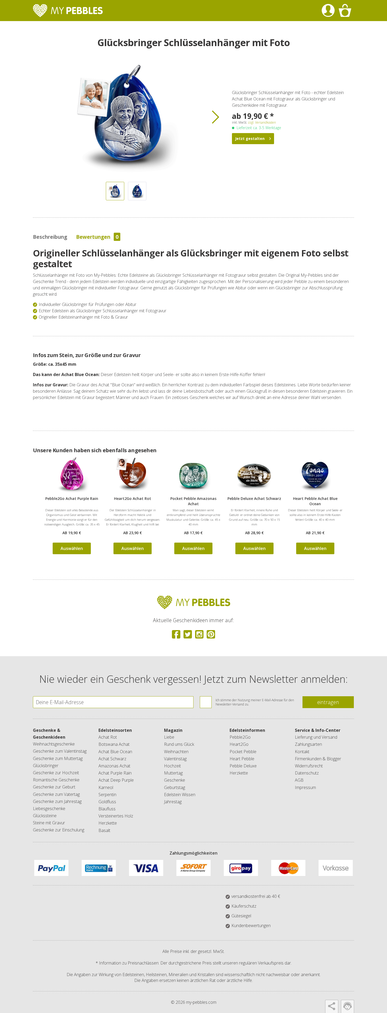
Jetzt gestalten (250, 138)
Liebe (169, 737)
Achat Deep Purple (116, 780)
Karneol (105, 787)
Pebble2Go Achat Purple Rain (71, 498)
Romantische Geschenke (56, 780)
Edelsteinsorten (115, 730)
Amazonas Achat (114, 766)
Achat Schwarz (112, 759)
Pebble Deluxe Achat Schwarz (254, 498)
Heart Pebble (242, 759)
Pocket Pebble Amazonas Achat (193, 501)
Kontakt (302, 751)
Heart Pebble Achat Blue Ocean (315, 501)
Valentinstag (175, 759)
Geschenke (174, 780)
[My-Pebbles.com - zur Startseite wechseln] (68, 10)
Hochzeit (172, 766)
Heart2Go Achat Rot (132, 498)
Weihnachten (176, 751)
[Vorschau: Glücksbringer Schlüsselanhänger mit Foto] (115, 191)
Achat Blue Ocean (115, 751)
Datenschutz (307, 773)
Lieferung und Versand (316, 737)
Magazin (173, 730)
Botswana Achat (114, 744)
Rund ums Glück (179, 744)
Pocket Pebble (243, 751)
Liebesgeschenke (49, 808)
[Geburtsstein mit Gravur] (315, 474)
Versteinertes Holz (115, 816)
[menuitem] (328, 10)
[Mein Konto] (328, 10)
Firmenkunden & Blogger (318, 759)
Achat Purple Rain (115, 773)
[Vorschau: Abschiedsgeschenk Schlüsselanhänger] (137, 191)
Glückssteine (45, 816)
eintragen (328, 702)
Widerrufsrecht (309, 766)
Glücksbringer (45, 765)
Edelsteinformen (247, 730)
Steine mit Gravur (49, 823)
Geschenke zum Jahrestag (57, 801)
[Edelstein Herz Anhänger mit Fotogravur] (132, 474)
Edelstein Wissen (179, 794)
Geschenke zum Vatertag (56, 794)
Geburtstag (174, 787)
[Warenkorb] (344, 10)
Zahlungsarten (308, 744)
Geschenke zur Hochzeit (56, 773)
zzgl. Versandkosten (262, 122)
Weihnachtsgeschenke (54, 744)
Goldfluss (107, 802)
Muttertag (173, 773)
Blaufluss (107, 809)
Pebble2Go (240, 737)
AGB (299, 780)
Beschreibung (50, 237)
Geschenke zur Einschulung (58, 830)
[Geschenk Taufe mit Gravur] (254, 474)
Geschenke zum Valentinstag (60, 751)
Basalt (104, 830)
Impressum (305, 787)
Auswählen (72, 548)
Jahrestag (173, 802)
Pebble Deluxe (243, 766)
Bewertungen (97, 237)
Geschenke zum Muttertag (58, 758)
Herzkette (107, 823)
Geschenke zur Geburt (54, 787)
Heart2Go (239, 744)
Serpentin (107, 794)
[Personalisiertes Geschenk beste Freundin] (72, 474)
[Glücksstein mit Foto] (193, 474)
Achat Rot (107, 737)
